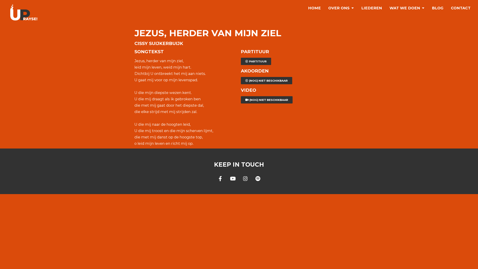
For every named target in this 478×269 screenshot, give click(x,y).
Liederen (371, 8)
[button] (256, 61)
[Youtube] (232, 178)
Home (314, 8)
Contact (461, 8)
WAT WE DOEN (404, 8)
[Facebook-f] (220, 178)
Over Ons (339, 8)
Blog (437, 8)
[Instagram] (245, 178)
